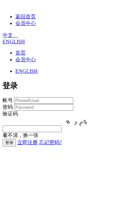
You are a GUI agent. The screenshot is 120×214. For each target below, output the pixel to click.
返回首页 (25, 16)
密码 (8, 107)
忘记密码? (50, 142)
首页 (20, 53)
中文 (10, 35)
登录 (9, 142)
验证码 (10, 113)
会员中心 (25, 23)
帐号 (8, 100)
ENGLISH (14, 41)
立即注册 (27, 142)
